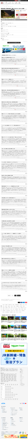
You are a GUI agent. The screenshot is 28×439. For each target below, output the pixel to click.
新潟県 (10, 389)
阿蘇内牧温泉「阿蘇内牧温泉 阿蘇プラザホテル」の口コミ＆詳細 (12, 8)
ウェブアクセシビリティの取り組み (13, 431)
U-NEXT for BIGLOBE (14, 413)
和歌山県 (16, 394)
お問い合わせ (3, 431)
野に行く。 (21, 380)
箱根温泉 (5, 380)
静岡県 (6, 392)
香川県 (8, 397)
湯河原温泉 (9, 376)
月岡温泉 (4, 376)
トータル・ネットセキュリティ (14, 412)
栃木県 (6, 386)
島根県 (8, 395)
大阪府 (10, 394)
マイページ (23, 0)
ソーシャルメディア (13, 425)
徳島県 (6, 397)
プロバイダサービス (5, 422)
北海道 (5, 384)
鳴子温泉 (2, 374)
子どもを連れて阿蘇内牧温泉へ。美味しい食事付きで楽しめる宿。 (13, 96)
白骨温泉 (2, 376)
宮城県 (11, 384)
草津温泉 (14, 374)
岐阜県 (8, 392)
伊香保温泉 (2, 375)
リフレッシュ (15, 307)
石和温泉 (7, 376)
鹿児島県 (15, 399)
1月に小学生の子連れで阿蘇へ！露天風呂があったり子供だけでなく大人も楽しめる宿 (15, 108)
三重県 (12, 392)
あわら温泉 (12, 377)
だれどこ (21, 374)
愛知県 (10, 392)
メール (21, 420)
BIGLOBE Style (13, 424)
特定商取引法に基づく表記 (4, 434)
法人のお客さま (3, 417)
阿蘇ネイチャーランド (23, 307)
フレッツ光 (4, 421)
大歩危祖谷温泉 (15, 380)
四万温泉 (7, 375)
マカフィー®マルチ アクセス (5, 428)
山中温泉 (9, 377)
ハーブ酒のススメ (22, 385)
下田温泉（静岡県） (3, 377)
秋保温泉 (4, 374)
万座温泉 (5, 375)
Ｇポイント (21, 372)
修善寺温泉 (15, 376)
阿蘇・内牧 (10, 304)
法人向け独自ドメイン (5, 429)
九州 (3, 304)
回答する (16, 0)
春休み (21, 304)
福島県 (17, 384)
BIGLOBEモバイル (5, 411)
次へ (18, 295)
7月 (23, 304)
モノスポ (21, 379)
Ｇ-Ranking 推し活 (22, 383)
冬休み (17, 310)
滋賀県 (6, 394)
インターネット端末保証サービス (14, 410)
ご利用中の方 (21, 417)
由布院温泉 (2, 381)
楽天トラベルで (14, 42)
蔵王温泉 (9, 374)
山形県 (15, 384)
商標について (3, 435)
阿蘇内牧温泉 (17, 304)
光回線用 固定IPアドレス (5, 423)
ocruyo (21, 375)
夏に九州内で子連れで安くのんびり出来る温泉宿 (11, 253)
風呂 (9, 307)
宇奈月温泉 (15, 377)
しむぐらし (21, 410)
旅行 (12, 307)
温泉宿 (6, 307)
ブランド (12, 420)
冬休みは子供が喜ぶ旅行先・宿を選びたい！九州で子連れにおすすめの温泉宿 (14, 204)
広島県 (12, 395)
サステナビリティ (13, 421)
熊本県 (6, 304)
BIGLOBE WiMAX (5, 412)
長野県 (8, 389)
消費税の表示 (6, 431)
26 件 (25, 10)
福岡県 (5, 399)
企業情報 (11, 417)
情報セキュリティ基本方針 (11, 434)
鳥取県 (6, 395)
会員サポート (21, 421)
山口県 (14, 395)
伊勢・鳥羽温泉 (8, 380)
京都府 (8, 394)
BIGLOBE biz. (4, 419)
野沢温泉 (15, 375)
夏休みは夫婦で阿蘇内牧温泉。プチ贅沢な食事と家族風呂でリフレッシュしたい (14, 192)
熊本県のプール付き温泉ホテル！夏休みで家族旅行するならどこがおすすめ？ (14, 288)
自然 (3, 307)
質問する (19, 0)
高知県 (12, 397)
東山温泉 (7, 374)
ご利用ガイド (21, 370)
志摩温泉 (12, 380)
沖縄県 (17, 399)
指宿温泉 (7, 381)
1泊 (19, 307)
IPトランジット (4, 426)
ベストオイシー (22, 378)
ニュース (12, 422)
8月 (26, 304)
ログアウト (26, 0)
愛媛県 (10, 397)
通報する (26, 111)
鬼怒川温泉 (10, 375)
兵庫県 (12, 394)
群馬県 (8, 386)
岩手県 (9, 384)
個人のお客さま (3, 406)
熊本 (12, 310)
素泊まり (23, 310)
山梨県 (6, 389)
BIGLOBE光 (4, 420)
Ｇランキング (21, 373)
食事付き (4, 310)
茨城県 (10, 386)
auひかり (4, 410)
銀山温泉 (12, 374)
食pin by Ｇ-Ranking (22, 384)
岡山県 (10, 395)
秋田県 (13, 384)
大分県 (12, 399)
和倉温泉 (7, 377)
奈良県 (14, 394)
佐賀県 (6, 399)
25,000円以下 (8, 310)
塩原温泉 (13, 375)
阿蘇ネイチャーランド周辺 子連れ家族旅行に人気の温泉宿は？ (13, 120)
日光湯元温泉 (2, 380)
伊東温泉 (12, 376)
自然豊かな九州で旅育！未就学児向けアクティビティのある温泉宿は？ (13, 277)
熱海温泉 (5, 381)
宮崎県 (13, 399)
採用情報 (12, 423)
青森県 (7, 384)
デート (20, 310)
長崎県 (8, 399)
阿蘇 (13, 304)
